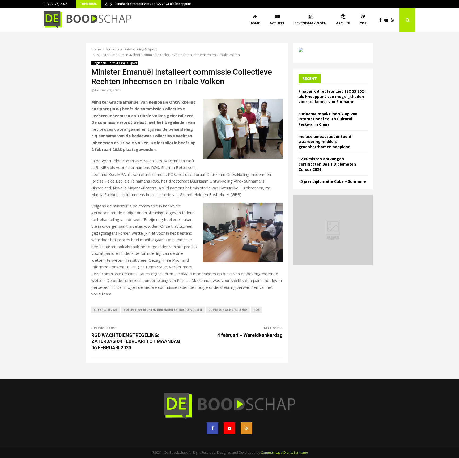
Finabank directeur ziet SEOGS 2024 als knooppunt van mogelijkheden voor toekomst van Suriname (332, 96)
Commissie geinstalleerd (228, 310)
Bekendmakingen (310, 23)
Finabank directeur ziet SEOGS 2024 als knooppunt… (154, 4)
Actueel (277, 23)
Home (254, 23)
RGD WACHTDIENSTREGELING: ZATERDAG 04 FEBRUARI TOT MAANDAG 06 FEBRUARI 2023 (135, 341)
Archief (343, 23)
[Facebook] (381, 20)
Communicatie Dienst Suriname (284, 452)
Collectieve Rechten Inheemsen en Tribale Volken (163, 310)
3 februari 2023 (105, 310)
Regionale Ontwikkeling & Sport (115, 63)
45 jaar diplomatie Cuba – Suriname (332, 181)
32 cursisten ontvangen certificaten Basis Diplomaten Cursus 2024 (327, 164)
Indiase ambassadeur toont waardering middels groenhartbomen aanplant (325, 141)
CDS (363, 23)
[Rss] (394, 20)
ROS (257, 310)
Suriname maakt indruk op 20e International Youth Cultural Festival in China (328, 119)
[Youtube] (387, 20)
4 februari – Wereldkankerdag (250, 335)
